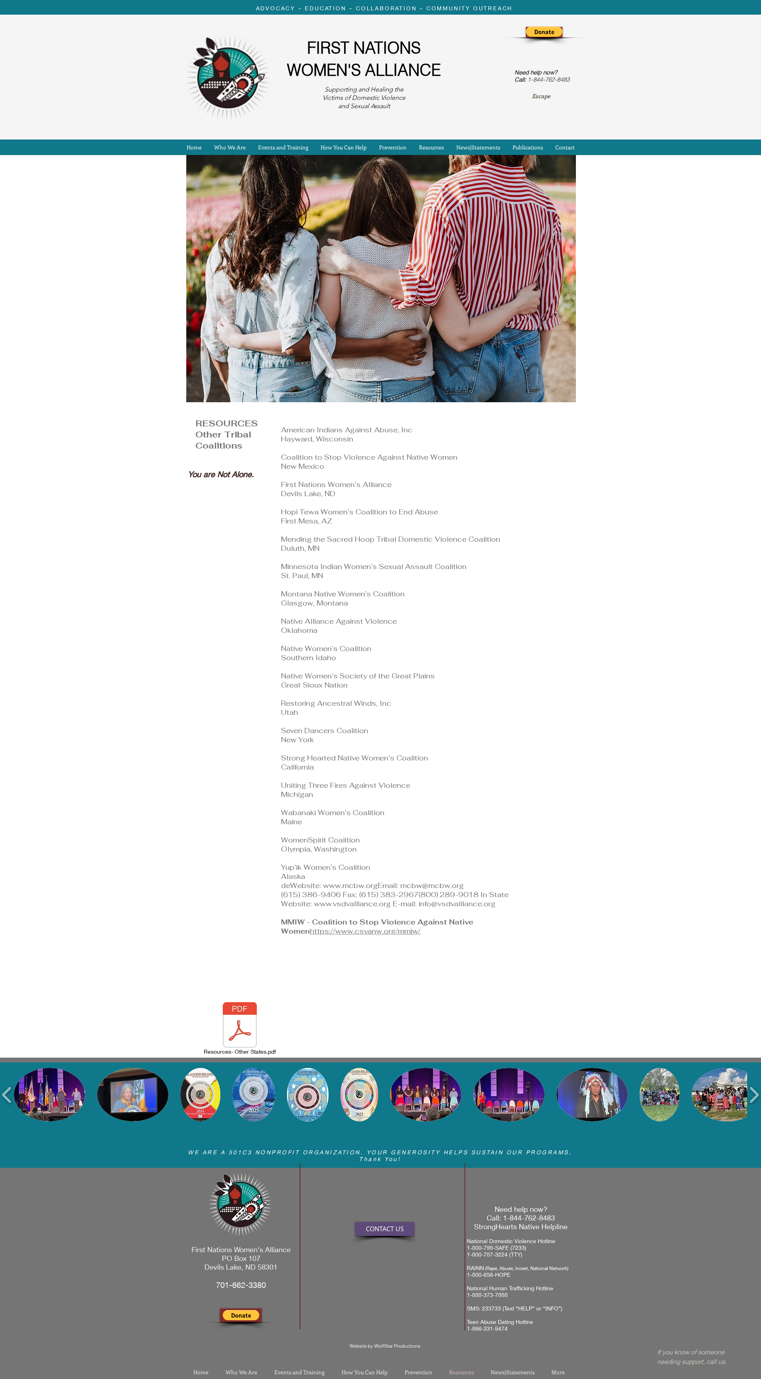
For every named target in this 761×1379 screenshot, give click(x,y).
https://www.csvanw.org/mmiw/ (365, 931)
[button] (544, 32)
